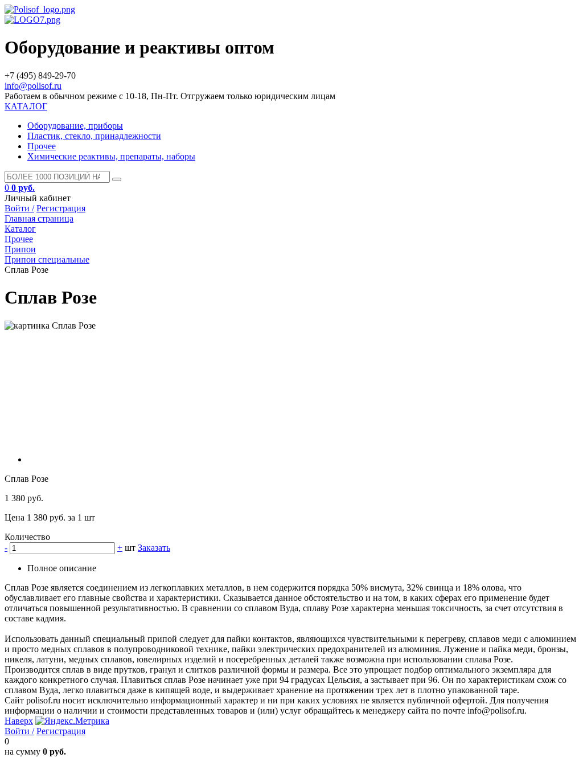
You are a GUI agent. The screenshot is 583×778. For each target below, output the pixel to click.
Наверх (19, 721)
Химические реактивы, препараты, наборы (111, 156)
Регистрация (60, 208)
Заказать (154, 547)
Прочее (41, 146)
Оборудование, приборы (75, 125)
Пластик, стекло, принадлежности (94, 136)
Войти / (19, 208)
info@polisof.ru (33, 86)
